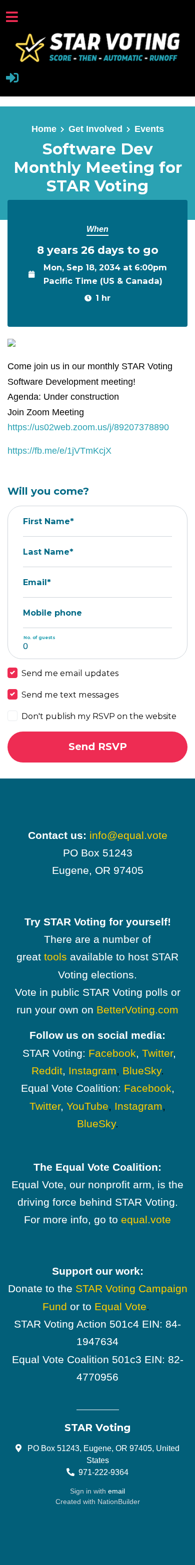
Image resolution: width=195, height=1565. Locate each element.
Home (44, 129)
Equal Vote (120, 1306)
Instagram (92, 1070)
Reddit (47, 1070)
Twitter (157, 1053)
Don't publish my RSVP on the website (99, 716)
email (116, 1491)
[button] (12, 78)
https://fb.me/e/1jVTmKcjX (60, 451)
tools (55, 956)
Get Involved (95, 129)
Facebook (112, 1053)
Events (149, 129)
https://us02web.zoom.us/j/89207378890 (88, 427)
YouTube (87, 1106)
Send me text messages (70, 695)
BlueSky (141, 1070)
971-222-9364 (103, 1472)
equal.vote (146, 1219)
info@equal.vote (129, 835)
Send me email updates (70, 673)
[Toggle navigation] (12, 16)
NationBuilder (119, 1502)
